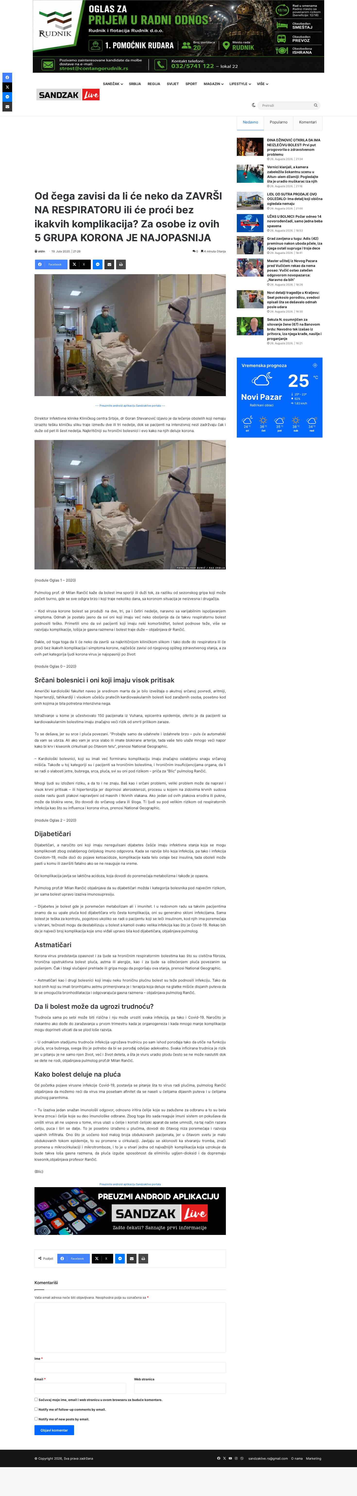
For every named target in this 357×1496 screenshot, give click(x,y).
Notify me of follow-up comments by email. (72, 1409)
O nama (297, 1458)
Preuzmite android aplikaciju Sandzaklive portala (130, 1184)
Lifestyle (238, 84)
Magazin (212, 84)
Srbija (135, 84)
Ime (38, 1358)
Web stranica (144, 1379)
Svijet (173, 84)
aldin (41, 251)
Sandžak (111, 84)
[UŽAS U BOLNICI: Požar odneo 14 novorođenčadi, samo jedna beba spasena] (250, 223)
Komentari (308, 122)
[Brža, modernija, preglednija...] (130, 1210)
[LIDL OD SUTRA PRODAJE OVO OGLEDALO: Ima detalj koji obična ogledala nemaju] (250, 201)
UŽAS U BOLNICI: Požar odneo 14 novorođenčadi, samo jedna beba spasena (295, 221)
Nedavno (250, 122)
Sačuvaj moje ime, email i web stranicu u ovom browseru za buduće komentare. (100, 1400)
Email (40, 1379)
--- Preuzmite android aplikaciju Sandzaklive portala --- (130, 405)
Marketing (313, 1458)
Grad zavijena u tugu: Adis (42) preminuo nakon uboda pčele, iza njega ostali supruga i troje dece (294, 243)
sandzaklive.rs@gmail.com (268, 1458)
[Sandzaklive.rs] (68, 94)
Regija (154, 84)
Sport (191, 84)
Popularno (279, 122)
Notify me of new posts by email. (64, 1419)
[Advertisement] (130, 148)
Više (261, 84)
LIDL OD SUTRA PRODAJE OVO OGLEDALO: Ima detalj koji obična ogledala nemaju (295, 199)
